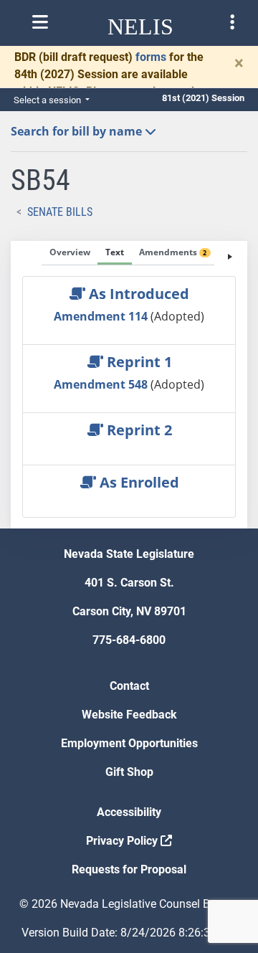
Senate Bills (59, 212)
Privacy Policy (123, 841)
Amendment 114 (102, 316)
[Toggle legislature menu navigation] (232, 22)
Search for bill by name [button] (78, 131)
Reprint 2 (137, 430)
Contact (129, 686)
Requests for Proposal (129, 869)
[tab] (70, 253)
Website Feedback (129, 714)
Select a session (48, 100)
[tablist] (129, 384)
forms (150, 57)
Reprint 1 (137, 361)
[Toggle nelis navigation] (40, 22)
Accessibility (129, 812)
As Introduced (137, 293)
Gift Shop (129, 772)
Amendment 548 (102, 384)
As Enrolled (137, 482)
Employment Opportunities (129, 743)
